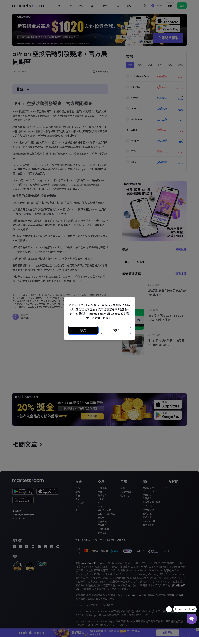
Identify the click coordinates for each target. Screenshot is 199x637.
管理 (116, 330)
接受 (83, 330)
